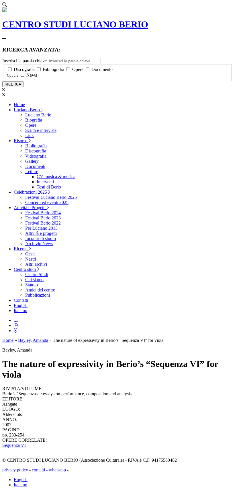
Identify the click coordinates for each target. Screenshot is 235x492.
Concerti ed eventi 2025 (46, 202)
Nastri (30, 259)
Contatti (21, 300)
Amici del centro (40, 289)
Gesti (30, 253)
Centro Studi (36, 274)
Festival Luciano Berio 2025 (51, 197)
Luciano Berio (27, 109)
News (31, 75)
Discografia (24, 69)
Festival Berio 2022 (43, 223)
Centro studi (25, 269)
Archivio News (39, 243)
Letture (31, 171)
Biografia (33, 120)
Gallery (32, 161)
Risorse (21, 140)
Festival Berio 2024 (43, 212)
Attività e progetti (41, 233)
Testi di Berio (49, 186)
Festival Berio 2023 (43, 217)
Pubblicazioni (37, 295)
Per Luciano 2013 (41, 228)
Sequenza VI (14, 445)
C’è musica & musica (56, 176)
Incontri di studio (40, 238)
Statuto (31, 284)
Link (29, 135)
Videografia (35, 156)
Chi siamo (34, 279)
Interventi (45, 181)
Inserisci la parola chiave (24, 60)
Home (19, 104)
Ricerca (21, 248)
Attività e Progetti (30, 207)
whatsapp (57, 469)
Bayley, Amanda (33, 340)
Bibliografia (53, 69)
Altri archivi (36, 264)
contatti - (40, 469)
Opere (77, 69)
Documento (102, 69)
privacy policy (15, 469)
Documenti (35, 166)
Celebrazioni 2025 (31, 192)
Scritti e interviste (40, 130)
